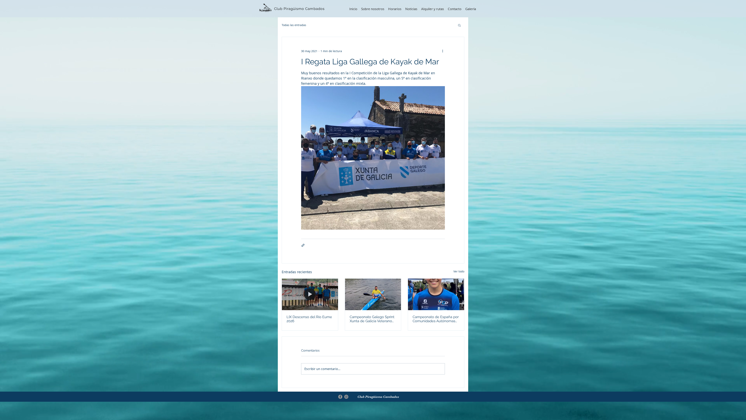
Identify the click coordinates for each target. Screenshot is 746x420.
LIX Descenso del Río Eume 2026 (309, 319)
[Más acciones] (442, 51)
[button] (459, 25)
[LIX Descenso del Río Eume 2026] (310, 294)
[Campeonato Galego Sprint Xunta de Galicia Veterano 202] (373, 294)
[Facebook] (340, 397)
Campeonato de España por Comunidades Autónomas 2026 (436, 319)
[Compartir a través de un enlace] (303, 245)
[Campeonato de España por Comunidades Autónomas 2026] (436, 294)
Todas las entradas (294, 25)
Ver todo (458, 271)
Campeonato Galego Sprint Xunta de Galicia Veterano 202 (372, 319)
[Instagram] (346, 397)
